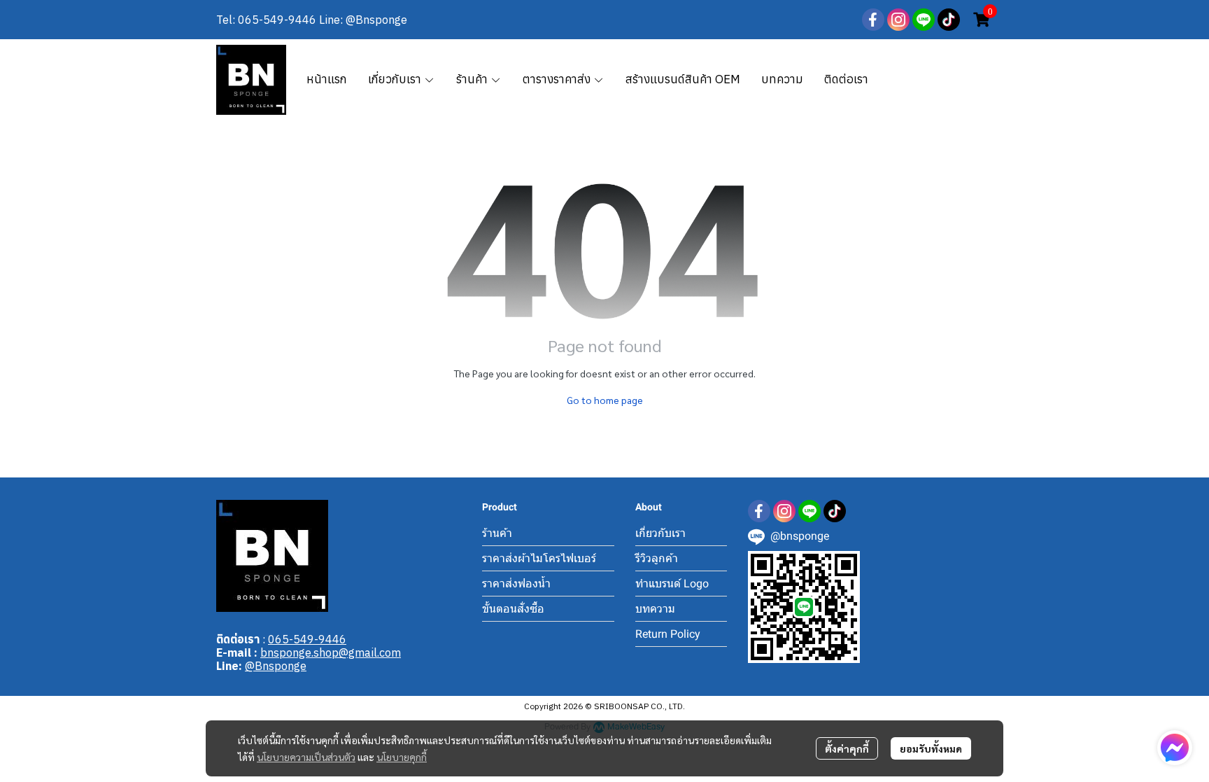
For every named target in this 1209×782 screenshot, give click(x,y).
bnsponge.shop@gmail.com (330, 652)
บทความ (655, 608)
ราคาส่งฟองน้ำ (516, 583)
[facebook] (873, 19)
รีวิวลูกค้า (656, 558)
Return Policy (667, 634)
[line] (923, 19)
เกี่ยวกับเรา (660, 533)
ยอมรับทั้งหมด (931, 748)
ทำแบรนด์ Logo (672, 583)
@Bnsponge (275, 666)
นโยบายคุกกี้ (401, 756)
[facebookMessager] (1175, 748)
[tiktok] (949, 19)
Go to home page (605, 399)
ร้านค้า (497, 533)
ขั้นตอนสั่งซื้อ (513, 608)
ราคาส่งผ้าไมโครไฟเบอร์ (539, 558)
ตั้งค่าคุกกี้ (847, 748)
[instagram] (898, 19)
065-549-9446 (307, 639)
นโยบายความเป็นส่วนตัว (306, 756)
